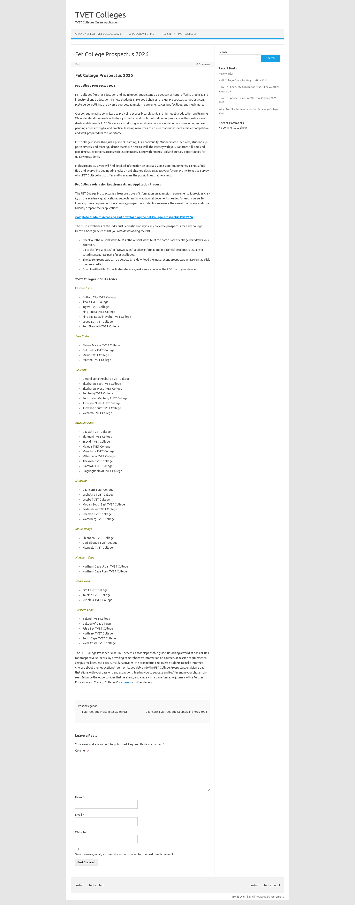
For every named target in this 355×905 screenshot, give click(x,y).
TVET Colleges (100, 14)
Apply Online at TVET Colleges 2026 (98, 33)
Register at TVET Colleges (179, 33)
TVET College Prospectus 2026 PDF (103, 711)
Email (79, 814)
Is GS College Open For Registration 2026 (243, 80)
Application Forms (141, 33)
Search (223, 52)
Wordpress (277, 896)
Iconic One (238, 896)
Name (79, 797)
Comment (82, 750)
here (126, 682)
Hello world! (226, 73)
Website (80, 832)
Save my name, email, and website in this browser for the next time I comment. (124, 854)
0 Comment (203, 64)
